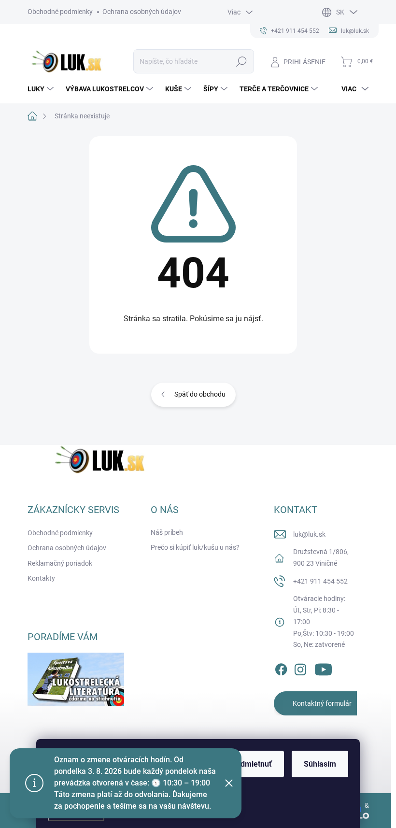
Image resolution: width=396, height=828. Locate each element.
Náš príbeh (167, 532)
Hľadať (241, 61)
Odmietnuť (253, 764)
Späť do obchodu (200, 394)
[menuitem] (42, 88)
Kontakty (41, 578)
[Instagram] (300, 667)
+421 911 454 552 (320, 581)
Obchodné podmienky (60, 11)
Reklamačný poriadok (60, 563)
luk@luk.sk (309, 534)
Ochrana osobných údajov (141, 11)
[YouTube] (323, 667)
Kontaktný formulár (322, 703)
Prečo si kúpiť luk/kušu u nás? (195, 547)
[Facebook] (281, 667)
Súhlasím (320, 764)
